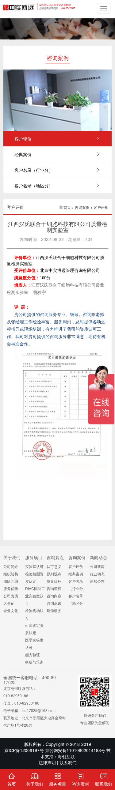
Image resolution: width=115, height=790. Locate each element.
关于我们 (12, 557)
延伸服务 (54, 610)
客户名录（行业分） (33, 170)
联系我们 (68, 762)
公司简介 (10, 566)
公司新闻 (97, 566)
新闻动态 (98, 557)
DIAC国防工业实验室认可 (35, 596)
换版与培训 (34, 661)
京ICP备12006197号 (24, 750)
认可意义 (54, 566)
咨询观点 (55, 557)
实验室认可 (34, 566)
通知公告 (97, 581)
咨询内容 (54, 595)
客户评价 (23, 139)
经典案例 (23, 154)
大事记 (8, 603)
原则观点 (54, 573)
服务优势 (10, 588)
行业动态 (97, 573)
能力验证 (32, 654)
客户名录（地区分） (33, 185)
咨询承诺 (54, 603)
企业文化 (10, 610)
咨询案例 (77, 557)
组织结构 (10, 573)
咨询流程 (54, 588)
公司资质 (10, 595)
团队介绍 (10, 581)
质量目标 (54, 581)
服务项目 (33, 557)
